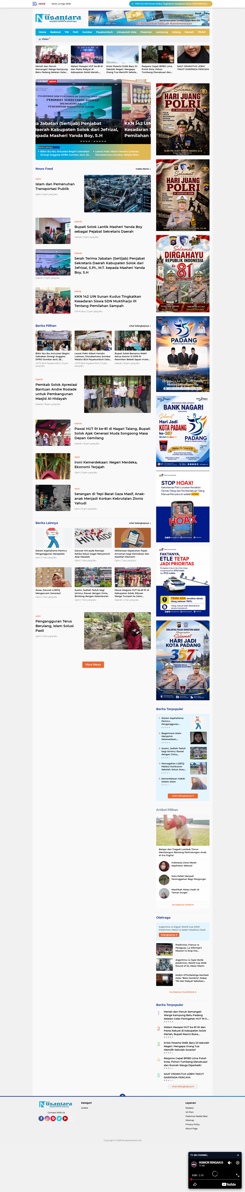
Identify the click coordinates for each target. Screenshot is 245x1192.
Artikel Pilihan (167, 810)
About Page (72, 1119)
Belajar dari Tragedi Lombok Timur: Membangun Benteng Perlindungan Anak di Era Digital (182, 852)
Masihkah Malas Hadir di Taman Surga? (185, 891)
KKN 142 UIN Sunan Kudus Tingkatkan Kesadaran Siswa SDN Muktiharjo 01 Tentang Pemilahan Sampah (107, 301)
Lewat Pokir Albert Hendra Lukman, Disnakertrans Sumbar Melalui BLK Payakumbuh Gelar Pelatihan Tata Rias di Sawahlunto (172, 3)
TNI (67, 32)
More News (93, 664)
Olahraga (163, 917)
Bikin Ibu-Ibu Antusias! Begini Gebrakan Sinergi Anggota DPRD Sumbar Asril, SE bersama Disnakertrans (92, 129)
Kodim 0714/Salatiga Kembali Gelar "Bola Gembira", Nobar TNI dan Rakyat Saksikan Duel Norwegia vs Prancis (192, 978)
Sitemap (190, 1120)
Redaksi (190, 1108)
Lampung (162, 32)
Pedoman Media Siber (197, 1116)
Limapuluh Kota (126, 32)
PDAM (202, 32)
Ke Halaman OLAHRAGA (182, 992)
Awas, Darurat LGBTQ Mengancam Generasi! (48, 591)
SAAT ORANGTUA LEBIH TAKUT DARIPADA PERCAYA (193, 68)
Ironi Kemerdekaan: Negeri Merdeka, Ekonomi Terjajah (106, 464)
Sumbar (87, 32)
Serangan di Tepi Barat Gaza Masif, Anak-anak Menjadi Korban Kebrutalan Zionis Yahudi (109, 498)
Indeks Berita (142, 169)
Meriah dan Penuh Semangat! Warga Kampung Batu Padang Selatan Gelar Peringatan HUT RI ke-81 (52, 69)
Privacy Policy (193, 1124)
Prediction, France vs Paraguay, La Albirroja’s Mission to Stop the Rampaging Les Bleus (189, 947)
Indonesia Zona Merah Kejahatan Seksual (184, 864)
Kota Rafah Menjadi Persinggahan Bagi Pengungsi (189, 877)
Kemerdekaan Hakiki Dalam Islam (173, 780)
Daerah (189, 32)
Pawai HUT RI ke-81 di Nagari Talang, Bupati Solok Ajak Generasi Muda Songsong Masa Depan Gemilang (112, 433)
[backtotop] (123, 1097)
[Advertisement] (100, 1167)
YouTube (67, 1122)
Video (45, 39)
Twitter (60, 1122)
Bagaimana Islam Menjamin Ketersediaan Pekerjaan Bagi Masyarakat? (171, 736)
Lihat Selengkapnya (139, 326)
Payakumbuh (104, 32)
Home (41, 3)
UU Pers (190, 1112)
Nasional (55, 32)
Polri (75, 32)
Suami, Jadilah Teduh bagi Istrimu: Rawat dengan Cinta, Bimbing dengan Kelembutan (91, 593)
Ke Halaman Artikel (182, 904)
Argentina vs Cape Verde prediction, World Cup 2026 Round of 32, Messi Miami (191, 963)
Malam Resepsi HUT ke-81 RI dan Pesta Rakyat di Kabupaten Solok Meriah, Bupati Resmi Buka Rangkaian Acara (87, 69)
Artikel (84, 1108)
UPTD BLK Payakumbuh (50, 119)
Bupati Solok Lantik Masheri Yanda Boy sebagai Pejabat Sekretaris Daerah (108, 229)
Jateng (176, 32)
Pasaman (146, 32)
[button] (81, 141)
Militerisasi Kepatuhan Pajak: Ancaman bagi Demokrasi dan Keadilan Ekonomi (132, 553)
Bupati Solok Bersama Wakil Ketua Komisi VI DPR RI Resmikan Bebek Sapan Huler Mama (131, 356)
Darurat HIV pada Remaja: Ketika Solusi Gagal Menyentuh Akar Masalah (92, 553)
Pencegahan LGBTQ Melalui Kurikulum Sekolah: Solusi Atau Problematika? (173, 766)
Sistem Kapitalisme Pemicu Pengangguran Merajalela (51, 552)
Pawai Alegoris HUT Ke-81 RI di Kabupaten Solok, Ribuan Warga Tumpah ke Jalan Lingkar (132, 593)
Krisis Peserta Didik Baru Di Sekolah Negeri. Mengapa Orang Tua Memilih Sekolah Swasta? (122, 69)
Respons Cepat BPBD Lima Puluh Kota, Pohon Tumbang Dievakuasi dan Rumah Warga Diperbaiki (157, 69)
